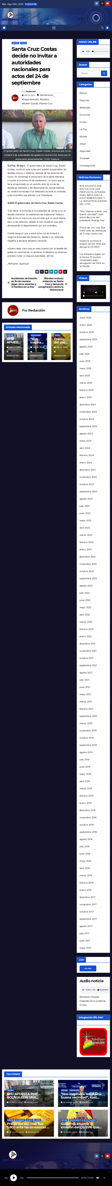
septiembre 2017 (88, 919)
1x (105, 1178)
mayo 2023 (85, 520)
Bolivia (15, 43)
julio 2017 (85, 933)
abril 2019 (85, 781)
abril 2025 (85, 375)
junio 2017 (85, 940)
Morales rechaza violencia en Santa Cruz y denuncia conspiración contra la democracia (51, 284)
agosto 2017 (86, 926)
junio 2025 (85, 361)
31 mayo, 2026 (16, 1102)
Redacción (31, 91)
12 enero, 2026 (70, 1132)
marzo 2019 (86, 788)
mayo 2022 (85, 607)
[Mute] (97, 1177)
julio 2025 (85, 354)
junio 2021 (85, 687)
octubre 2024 (87, 419)
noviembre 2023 (88, 477)
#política (44, 99)
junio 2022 (85, 600)
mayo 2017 (85, 948)
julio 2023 (85, 506)
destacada (35, 335)
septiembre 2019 (88, 745)
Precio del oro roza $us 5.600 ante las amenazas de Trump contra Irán (93, 230)
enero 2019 (86, 803)
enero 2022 (86, 636)
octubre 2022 (87, 571)
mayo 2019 (85, 774)
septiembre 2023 (88, 491)
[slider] (53, 1177)
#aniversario (46, 95)
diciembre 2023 (88, 469)
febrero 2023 (87, 542)
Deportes (84, 100)
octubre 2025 (87, 332)
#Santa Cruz (45, 103)
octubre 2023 (87, 484)
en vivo (88, 968)
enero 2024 (86, 462)
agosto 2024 (86, 433)
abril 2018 (85, 868)
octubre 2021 (87, 658)
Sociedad (84, 158)
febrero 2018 (86, 882)
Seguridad (85, 151)
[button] (102, 27)
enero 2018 (86, 890)
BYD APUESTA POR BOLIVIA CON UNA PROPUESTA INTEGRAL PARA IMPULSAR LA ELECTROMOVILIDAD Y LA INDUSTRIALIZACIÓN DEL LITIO (93, 195)
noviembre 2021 (88, 651)
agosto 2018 (86, 839)
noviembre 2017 (88, 904)
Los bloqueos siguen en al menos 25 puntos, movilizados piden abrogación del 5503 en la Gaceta (92, 260)
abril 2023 (85, 527)
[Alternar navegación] (54, 28)
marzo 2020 (86, 723)
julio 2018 (85, 846)
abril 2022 (85, 614)
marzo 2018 (86, 875)
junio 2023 (85, 513)
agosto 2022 (86, 585)
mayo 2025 (85, 368)
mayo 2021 (85, 694)
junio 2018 (85, 853)
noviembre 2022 (88, 564)
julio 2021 (84, 679)
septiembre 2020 (88, 716)
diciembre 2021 (87, 643)
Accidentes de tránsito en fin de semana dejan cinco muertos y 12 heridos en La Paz (24, 282)
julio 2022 (85, 593)
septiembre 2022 (88, 578)
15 (6, 1178)
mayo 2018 (85, 861)
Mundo (83, 136)
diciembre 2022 (88, 556)
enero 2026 (86, 325)
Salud (83, 143)
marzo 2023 (86, 535)
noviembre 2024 (88, 411)
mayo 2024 (86, 440)
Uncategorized (87, 165)
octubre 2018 (87, 824)
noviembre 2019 (88, 730)
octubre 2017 (87, 911)
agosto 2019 (86, 752)
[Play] (13, 1177)
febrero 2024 (87, 455)
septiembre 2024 (89, 426)
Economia (85, 114)
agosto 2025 (86, 346)
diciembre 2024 (88, 404)
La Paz (23, 43)
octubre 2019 (87, 737)
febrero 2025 (87, 390)
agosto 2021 (86, 672)
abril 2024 (85, 448)
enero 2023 (86, 549)
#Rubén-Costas (30, 103)
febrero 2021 (86, 708)
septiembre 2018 (88, 832)
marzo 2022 (86, 622)
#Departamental (30, 99)
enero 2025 (86, 397)
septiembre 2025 (88, 339)
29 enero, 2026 (70, 1102)
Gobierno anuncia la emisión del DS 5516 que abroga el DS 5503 (93, 243)
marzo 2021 (86, 701)
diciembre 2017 (88, 897)
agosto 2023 (86, 498)
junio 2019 (85, 766)
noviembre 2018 (88, 817)
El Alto (83, 122)
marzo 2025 (86, 382)
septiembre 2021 (88, 665)
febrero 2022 (87, 629)
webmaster (32, 1102)
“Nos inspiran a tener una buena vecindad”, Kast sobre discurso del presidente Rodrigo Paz (81, 1099)
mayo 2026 (86, 317)
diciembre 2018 (88, 810)
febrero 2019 (86, 795)
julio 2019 (85, 759)
